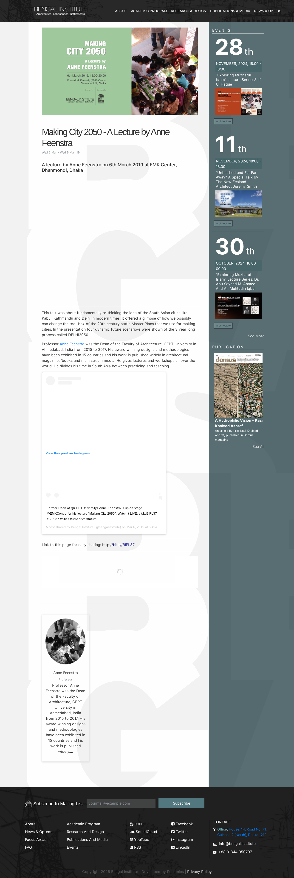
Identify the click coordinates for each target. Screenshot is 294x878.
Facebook (184, 824)
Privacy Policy (199, 871)
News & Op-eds (267, 11)
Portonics (175, 871)
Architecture (223, 121)
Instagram (184, 839)
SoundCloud (146, 831)
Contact (222, 822)
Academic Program (149, 11)
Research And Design (85, 831)
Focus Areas (35, 839)
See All (258, 446)
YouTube (141, 839)
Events (221, 30)
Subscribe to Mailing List (58, 803)
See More (256, 336)
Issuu (138, 824)
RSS (137, 847)
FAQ (28, 847)
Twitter (181, 831)
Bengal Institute (82, 527)
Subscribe (181, 803)
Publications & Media (230, 11)
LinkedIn (182, 847)
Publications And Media (87, 839)
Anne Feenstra (72, 344)
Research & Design (188, 11)
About (121, 11)
